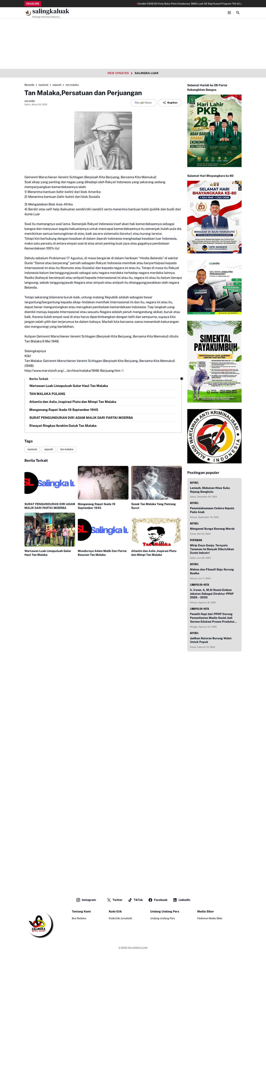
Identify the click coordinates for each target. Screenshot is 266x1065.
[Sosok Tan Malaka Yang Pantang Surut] (156, 483)
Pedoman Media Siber (209, 918)
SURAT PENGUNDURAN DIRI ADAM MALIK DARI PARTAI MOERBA (81, 418)
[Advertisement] (133, 25)
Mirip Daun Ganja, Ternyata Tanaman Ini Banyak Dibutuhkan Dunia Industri (212, 549)
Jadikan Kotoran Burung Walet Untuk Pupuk (211, 640)
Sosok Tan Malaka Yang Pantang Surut (153, 506)
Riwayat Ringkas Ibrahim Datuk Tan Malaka (62, 426)
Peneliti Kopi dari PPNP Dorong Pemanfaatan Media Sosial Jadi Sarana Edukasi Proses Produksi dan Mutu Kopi (212, 618)
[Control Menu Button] (229, 12)
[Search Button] (238, 12)
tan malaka (66, 449)
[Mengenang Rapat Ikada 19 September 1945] (103, 483)
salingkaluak (50, 11)
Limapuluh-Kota (199, 584)
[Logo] (39, 924)
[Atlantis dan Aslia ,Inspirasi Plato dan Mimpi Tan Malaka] (156, 530)
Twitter (118, 900)
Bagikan (172, 102)
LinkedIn (184, 900)
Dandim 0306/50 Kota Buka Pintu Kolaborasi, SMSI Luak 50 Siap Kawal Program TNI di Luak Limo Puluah (178, 3)
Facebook (160, 900)
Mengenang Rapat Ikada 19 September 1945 (63, 410)
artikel (194, 482)
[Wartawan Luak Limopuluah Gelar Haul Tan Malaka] (49, 530)
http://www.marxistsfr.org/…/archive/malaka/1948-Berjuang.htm (72, 370)
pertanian (196, 540)
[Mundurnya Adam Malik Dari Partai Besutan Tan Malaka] (103, 530)
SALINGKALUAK (138, 947)
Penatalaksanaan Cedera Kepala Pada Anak (212, 510)
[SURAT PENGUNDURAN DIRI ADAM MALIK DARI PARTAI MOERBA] (49, 483)
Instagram (89, 900)
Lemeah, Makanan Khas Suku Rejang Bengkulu (210, 489)
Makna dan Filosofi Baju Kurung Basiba (212, 571)
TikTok (138, 900)
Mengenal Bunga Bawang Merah (212, 528)
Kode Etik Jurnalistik (120, 918)
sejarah (48, 449)
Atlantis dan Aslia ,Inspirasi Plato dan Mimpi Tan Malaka (72, 402)
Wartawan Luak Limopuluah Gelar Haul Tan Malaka (68, 386)
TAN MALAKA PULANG (47, 394)
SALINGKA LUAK (147, 73)
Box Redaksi (79, 918)
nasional (32, 449)
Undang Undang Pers (162, 918)
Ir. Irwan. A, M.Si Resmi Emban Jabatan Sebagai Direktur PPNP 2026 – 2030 (212, 593)
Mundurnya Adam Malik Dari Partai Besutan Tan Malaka (102, 553)
